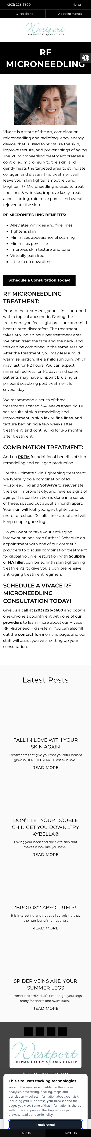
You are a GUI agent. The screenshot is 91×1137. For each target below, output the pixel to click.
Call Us (25, 1133)
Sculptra (77, 556)
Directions (24, 14)
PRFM (24, 457)
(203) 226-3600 (19, 5)
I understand (45, 1124)
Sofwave (48, 485)
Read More (45, 767)
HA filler (16, 562)
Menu (76, 5)
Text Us (70, 1133)
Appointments (69, 14)
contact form (31, 634)
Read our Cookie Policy (36, 1115)
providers (12, 622)
